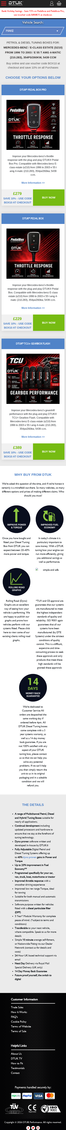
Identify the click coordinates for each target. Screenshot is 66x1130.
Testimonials (18, 1068)
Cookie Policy (18, 1021)
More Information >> (33, 308)
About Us (16, 1053)
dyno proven (30, 857)
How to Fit (17, 1063)
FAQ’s (14, 1017)
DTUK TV (16, 1058)
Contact (15, 1073)
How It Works (19, 1012)
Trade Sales (17, 1007)
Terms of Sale (18, 1031)
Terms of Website (21, 1026)
